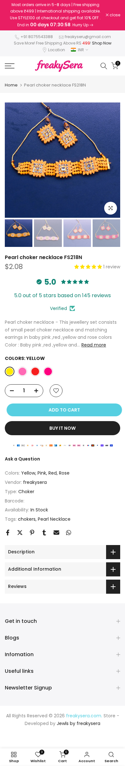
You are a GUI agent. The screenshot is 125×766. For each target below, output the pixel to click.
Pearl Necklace (54, 519)
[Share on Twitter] (20, 532)
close (114, 15)
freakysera (35, 482)
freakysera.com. (84, 716)
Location (56, 50)
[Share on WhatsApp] (68, 532)
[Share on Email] (56, 532)
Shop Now (102, 43)
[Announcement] (55, 15)
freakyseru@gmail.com (88, 36)
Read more (93, 345)
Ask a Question (22, 459)
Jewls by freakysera (78, 723)
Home (11, 85)
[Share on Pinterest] (32, 532)
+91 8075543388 (37, 36)
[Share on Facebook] (8, 532)
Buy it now (62, 428)
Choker (26, 491)
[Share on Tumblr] (44, 532)
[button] (88, 267)
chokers (27, 519)
